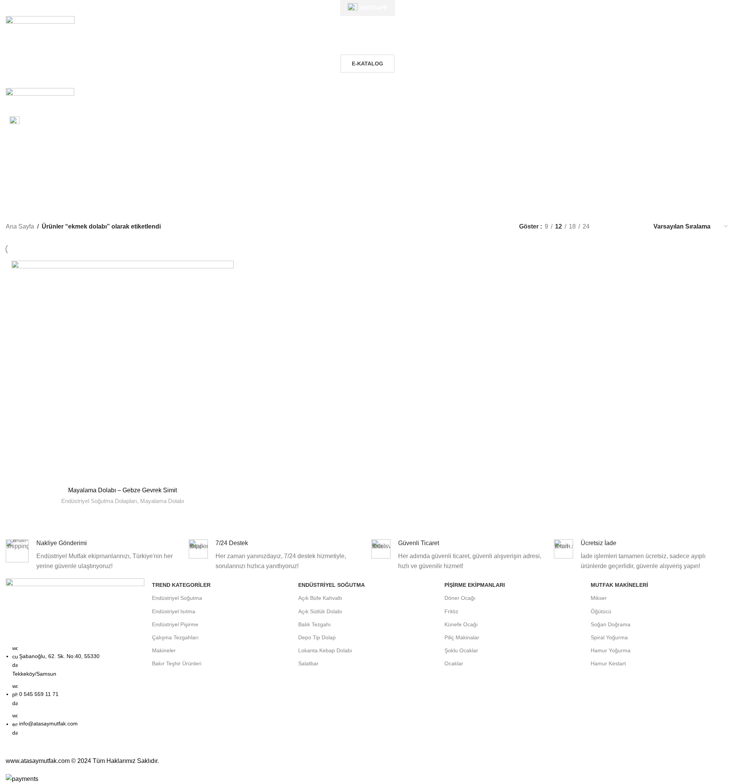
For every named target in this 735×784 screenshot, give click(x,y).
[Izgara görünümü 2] (608, 226)
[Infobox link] (367, 122)
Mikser (599, 598)
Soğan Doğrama (610, 624)
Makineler (164, 650)
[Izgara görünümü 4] (636, 226)
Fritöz (451, 611)
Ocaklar (453, 663)
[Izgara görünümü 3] (622, 226)
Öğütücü (601, 611)
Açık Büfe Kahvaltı (320, 598)
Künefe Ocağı (461, 624)
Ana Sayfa (20, 226)
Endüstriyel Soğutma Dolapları (99, 501)
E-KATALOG (367, 63)
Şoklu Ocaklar (461, 650)
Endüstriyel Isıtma (173, 611)
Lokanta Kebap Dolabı (325, 650)
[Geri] (280, 167)
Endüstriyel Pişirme (175, 624)
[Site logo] (40, 30)
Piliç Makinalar (461, 637)
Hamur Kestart (608, 663)
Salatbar (308, 663)
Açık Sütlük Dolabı (320, 611)
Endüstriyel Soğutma (177, 598)
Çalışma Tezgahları (175, 637)
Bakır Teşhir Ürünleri (176, 663)
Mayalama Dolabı (162, 501)
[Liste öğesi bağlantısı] (75, 694)
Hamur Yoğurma (610, 650)
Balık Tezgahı (314, 624)
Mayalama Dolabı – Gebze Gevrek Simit (122, 490)
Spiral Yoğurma (609, 637)
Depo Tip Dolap (317, 637)
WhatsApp (373, 8)
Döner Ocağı (459, 598)
